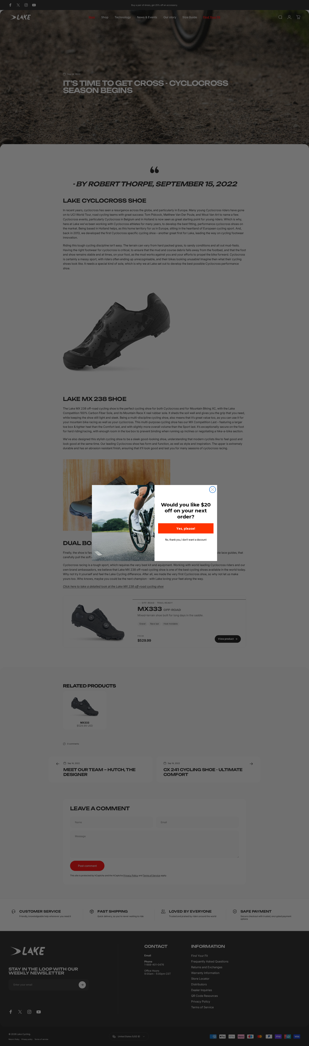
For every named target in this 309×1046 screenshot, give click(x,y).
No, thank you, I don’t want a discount (186, 539)
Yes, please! (185, 528)
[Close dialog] (212, 489)
